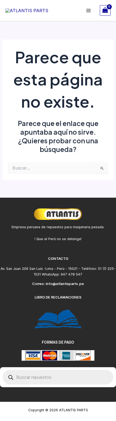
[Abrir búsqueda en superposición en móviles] (58, 377)
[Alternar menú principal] (88, 10)
